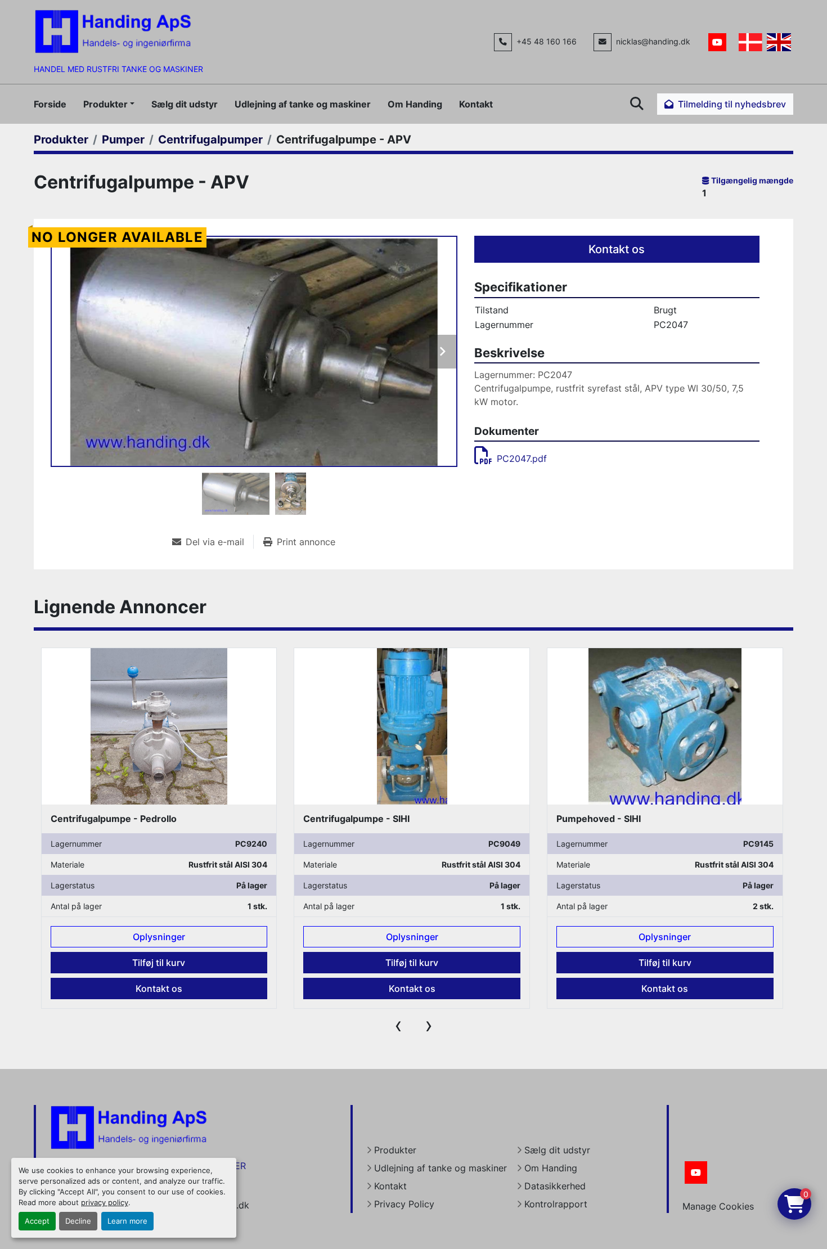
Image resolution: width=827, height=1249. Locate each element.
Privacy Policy (404, 1204)
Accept (37, 1221)
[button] (108, 104)
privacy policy (104, 1202)
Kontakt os (616, 249)
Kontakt (476, 104)
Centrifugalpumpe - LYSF (612, 818)
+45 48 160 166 (546, 41)
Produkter (105, 104)
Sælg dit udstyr (184, 104)
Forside (50, 104)
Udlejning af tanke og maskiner (303, 104)
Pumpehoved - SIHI (345, 818)
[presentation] (398, 1025)
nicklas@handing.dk (653, 41)
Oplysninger (159, 936)
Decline (78, 1221)
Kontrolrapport (555, 1204)
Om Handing (415, 104)
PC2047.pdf (522, 458)
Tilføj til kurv (158, 962)
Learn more (127, 1221)
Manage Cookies (718, 1206)
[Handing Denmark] (129, 1127)
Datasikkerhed (555, 1186)
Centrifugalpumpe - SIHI (103, 818)
